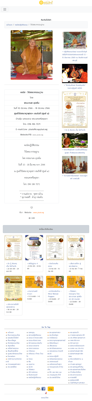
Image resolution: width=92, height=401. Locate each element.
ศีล (30, 361)
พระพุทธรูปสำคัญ (76, 367)
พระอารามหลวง (76, 374)
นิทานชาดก (74, 343)
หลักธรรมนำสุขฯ (55, 364)
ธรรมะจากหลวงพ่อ (35, 337)
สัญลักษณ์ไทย (13, 351)
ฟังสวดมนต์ (33, 374)
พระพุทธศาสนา (54, 332)
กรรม (31, 359)
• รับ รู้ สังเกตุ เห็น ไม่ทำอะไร (74, 130)
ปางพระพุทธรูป (75, 364)
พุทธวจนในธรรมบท (77, 345)
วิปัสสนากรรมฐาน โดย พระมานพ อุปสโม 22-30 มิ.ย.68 (75, 295)
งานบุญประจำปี (55, 374)
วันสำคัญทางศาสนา (77, 382)
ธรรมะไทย (44, 397)
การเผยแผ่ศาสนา (14, 364)
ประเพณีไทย (12, 367)
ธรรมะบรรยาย (34, 345)
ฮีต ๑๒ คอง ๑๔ (55, 372)
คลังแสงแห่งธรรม (55, 359)
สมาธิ (30, 367)
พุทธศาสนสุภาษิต (76, 351)
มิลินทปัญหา (53, 343)
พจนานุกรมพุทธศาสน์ (57, 340)
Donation (11, 356)
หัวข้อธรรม (53, 337)
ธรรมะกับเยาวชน (35, 340)
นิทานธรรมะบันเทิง (35, 343)
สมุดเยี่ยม (11, 345)
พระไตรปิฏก (53, 335)
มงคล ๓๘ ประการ (77, 348)
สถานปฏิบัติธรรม (35, 335)
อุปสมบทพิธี (74, 380)
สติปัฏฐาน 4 (33, 263)
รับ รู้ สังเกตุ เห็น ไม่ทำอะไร (11, 264)
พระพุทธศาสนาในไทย (78, 369)
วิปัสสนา (32, 369)
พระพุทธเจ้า (74, 332)
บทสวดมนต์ (53, 361)
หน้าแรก (9, 24)
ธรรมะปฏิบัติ (53, 356)
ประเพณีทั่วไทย (54, 377)
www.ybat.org (37, 134)
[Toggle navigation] (4, 9)
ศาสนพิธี (73, 377)
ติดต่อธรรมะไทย (13, 343)
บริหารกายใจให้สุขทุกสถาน (12, 305)
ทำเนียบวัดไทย (75, 372)
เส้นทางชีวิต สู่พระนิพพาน (75, 264)
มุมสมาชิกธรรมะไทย (15, 353)
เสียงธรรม (53, 345)
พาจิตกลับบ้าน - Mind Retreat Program (54, 294)
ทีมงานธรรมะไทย (14, 335)
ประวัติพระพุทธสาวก (77, 337)
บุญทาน (31, 364)
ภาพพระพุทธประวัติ (77, 335)
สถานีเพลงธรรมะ (55, 348)
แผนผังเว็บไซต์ (13, 337)
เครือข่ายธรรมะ (13, 348)
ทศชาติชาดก (75, 340)
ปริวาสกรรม (33, 372)
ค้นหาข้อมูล (12, 340)
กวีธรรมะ (32, 351)
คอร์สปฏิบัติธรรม (21, 24)
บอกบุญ (31, 332)
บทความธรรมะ (34, 348)
